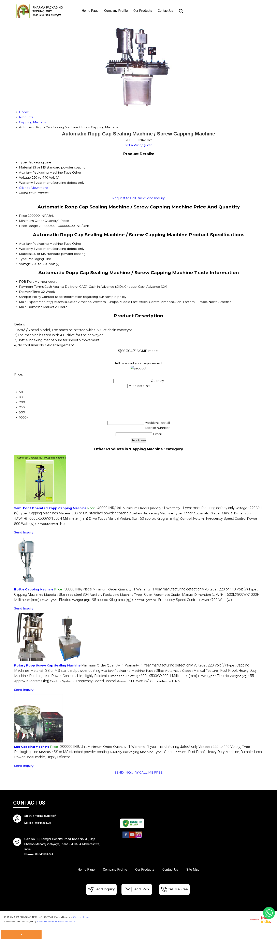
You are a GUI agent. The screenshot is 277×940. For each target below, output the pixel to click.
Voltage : (226, 589)
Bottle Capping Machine (33, 589)
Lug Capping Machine (31, 747)
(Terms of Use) (81, 917)
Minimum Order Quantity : (144, 508)
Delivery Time (29, 292)
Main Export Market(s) (36, 302)
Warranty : (200, 508)
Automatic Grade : (213, 513)
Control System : (213, 518)
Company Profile (116, 11)
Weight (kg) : (149, 518)
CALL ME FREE (150, 772)
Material (25, 254)
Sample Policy (30, 297)
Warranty (26, 249)
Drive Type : (104, 518)
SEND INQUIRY (126, 772)
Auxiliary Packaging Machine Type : (161, 513)
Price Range (28, 226)
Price (23, 216)
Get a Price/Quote (138, 145)
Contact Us (165, 11)
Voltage (25, 264)
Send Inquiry (155, 198)
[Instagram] (138, 837)
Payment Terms (31, 287)
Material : (94, 513)
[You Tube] (132, 837)
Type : (38, 513)
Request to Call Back (128, 198)
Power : (215, 600)
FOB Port (26, 281)
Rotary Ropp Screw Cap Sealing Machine (47, 665)
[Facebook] (125, 837)
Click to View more (33, 188)
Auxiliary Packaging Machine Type (45, 244)
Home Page (90, 11)
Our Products (142, 11)
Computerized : (50, 524)
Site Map (192, 869)
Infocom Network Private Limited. (57, 921)
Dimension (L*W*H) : (152, 676)
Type (23, 259)
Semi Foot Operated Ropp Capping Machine (50, 508)
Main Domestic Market (36, 307)
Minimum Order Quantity (38, 221)
